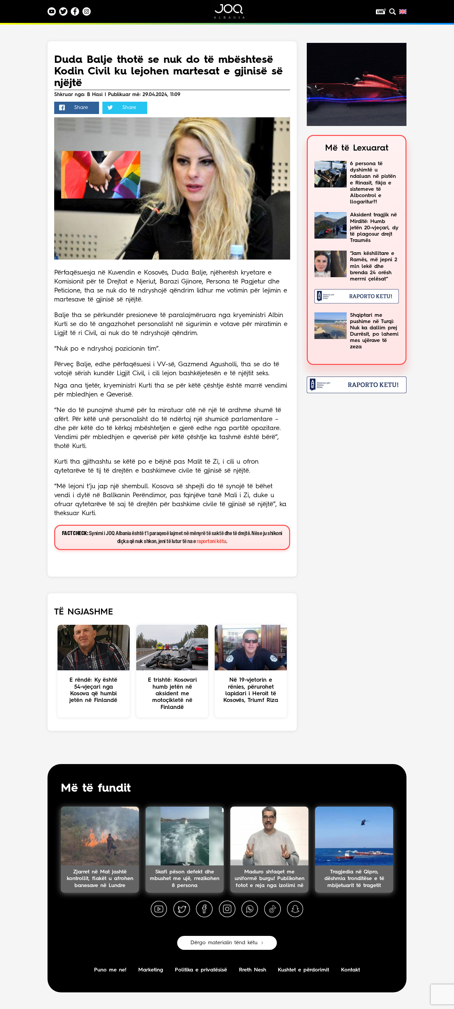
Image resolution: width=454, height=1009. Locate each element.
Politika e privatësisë (201, 970)
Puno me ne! (110, 970)
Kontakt (350, 970)
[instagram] (227, 909)
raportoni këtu (211, 541)
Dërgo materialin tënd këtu (224, 943)
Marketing (150, 970)
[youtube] (159, 909)
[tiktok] (272, 909)
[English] (402, 11)
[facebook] (204, 909)
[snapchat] (295, 909)
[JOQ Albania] (233, 14)
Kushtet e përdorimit (303, 970)
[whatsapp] (249, 909)
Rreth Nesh (252, 970)
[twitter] (181, 909)
